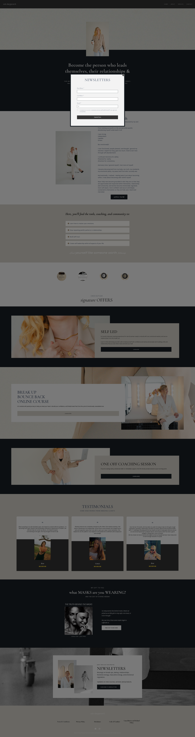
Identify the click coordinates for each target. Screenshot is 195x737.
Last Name (80, 95)
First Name (80, 88)
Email (79, 103)
